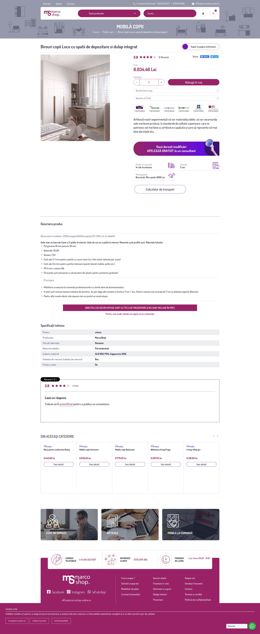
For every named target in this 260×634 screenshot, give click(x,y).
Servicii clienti (159, 578)
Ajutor (59, 3)
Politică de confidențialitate (198, 599)
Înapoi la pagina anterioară (203, 46)
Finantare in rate (161, 583)
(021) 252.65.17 (163, 3)
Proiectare (158, 599)
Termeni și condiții (193, 594)
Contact (71, 3)
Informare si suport (162, 588)
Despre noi (190, 578)
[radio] (53, 386)
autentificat (66, 404)
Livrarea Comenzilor (130, 594)
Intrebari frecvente (194, 583)
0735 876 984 (140, 559)
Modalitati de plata (130, 588)
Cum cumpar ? (128, 578)
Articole (47, 3)
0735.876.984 (179, 3)
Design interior (160, 594)
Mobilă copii (108, 32)
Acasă (95, 32)
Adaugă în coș (193, 82)
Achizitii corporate (130, 583)
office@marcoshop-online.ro (76, 600)
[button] (217, 436)
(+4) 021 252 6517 (87, 559)
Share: (196, 56)
